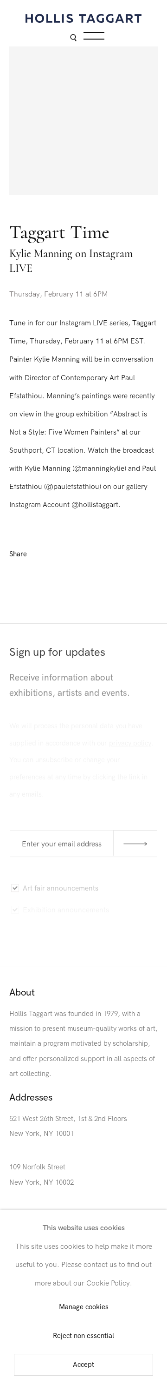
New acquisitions (50, 948)
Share (18, 554)
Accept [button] (83, 1365)
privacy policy (130, 740)
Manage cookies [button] (84, 1308)
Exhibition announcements (66, 907)
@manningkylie (99, 468)
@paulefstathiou (72, 486)
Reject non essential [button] (83, 1336)
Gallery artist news (52, 929)
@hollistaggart (94, 505)
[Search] (73, 38)
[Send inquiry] (135, 843)
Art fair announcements (60, 886)
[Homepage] (83, 18)
